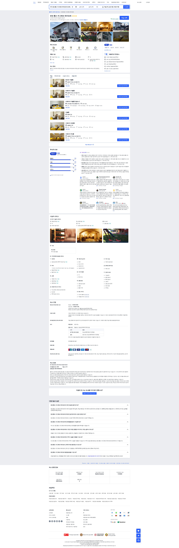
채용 (67, 517)
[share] (138, 535)
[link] (139, 2)
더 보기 (51, 70)
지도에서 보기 (107, 71)
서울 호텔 (51, 493)
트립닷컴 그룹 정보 (70, 524)
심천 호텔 (115, 493)
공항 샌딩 (106, 223)
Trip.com (84, 463)
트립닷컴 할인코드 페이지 (94, 456)
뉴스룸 (67, 515)
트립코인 (70, 498)
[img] (65, 32)
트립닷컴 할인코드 (53, 498)
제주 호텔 (62, 493)
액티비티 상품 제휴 (87, 524)
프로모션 (124, 2)
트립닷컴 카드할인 (80, 501)
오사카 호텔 (67, 493)
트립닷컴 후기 (88, 501)
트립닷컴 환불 (61, 501)
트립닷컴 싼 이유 (91, 498)
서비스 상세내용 (52, 517)
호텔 (88, 463)
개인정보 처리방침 (70, 522)
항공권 (39, 2)
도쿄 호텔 (80, 493)
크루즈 (93, 2)
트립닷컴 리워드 (115, 2)
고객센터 (51, 512)
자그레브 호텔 (102, 463)
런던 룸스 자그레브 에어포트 (60, 16)
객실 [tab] (51, 76)
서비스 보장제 (52, 515)
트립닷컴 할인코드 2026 (107, 501)
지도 (108, 2)
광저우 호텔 (121, 493)
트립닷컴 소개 (69, 512)
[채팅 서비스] (138, 540)
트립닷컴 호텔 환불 (96, 501)
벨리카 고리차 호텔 (111, 463)
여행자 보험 (78, 2)
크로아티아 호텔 (94, 463)
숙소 (34, 2)
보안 (84, 526)
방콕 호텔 (104, 493)
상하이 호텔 (98, 493)
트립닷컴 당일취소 (53, 501)
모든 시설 (52, 62)
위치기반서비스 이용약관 (71, 526)
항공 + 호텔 (53, 2)
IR (83, 512)
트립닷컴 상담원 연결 (112, 498)
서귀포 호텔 (86, 493)
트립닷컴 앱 (83, 498)
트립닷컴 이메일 (76, 498)
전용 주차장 (54, 221)
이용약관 (68, 519)
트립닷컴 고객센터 (122, 498)
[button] (143, 2)
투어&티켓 (46, 2)
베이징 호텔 (109, 493)
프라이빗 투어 (86, 2)
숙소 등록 (85, 519)
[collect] (138, 531)
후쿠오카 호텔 (74, 493)
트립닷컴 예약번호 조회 (101, 498)
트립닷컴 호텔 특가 (62, 498)
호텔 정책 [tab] (74, 76)
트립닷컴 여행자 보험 (70, 501)
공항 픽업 (80, 221)
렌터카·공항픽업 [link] (68, 2)
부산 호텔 (56, 493)
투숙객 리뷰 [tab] (57, 76)
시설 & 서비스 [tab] (66, 76)
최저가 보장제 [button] (115, 18)
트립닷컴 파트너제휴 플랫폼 (89, 517)
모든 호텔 (85, 522)
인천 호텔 (92, 493)
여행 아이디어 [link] (101, 2)
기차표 (60, 2)
